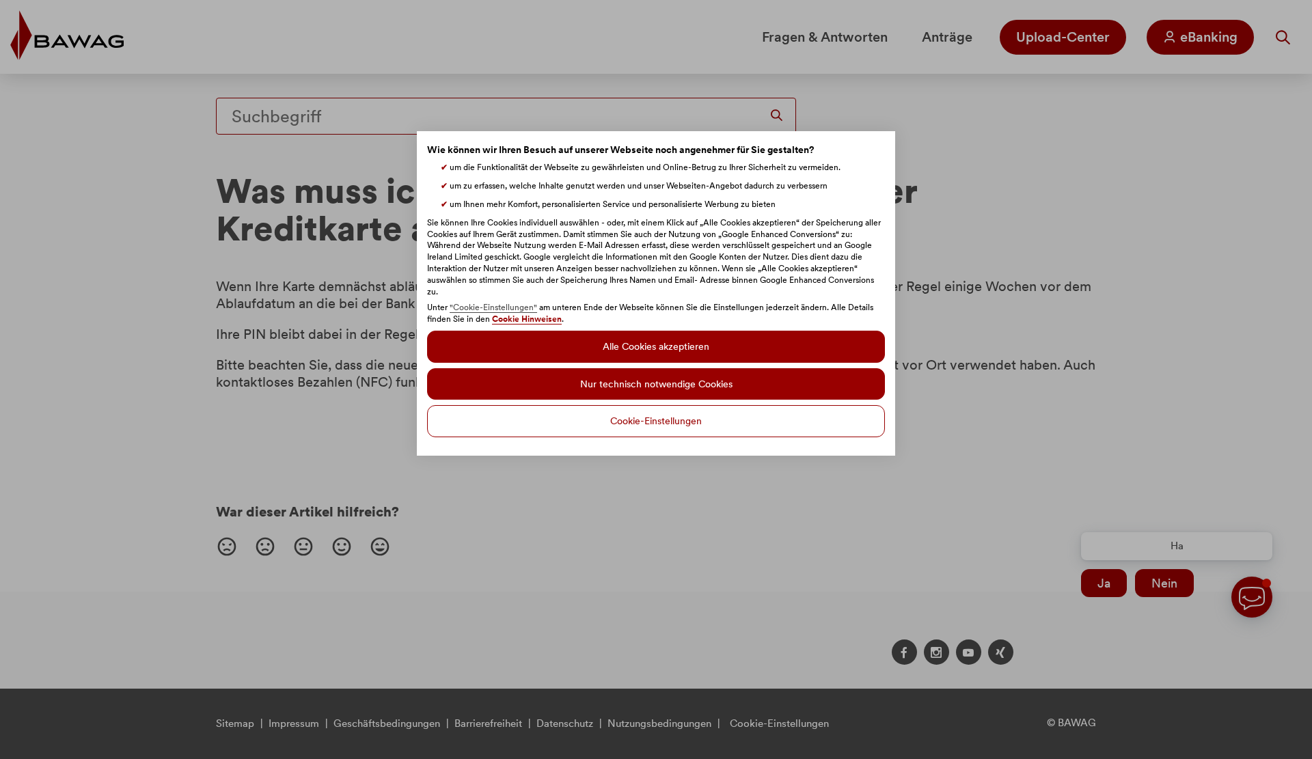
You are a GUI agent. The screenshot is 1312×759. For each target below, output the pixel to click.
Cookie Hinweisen (527, 319)
